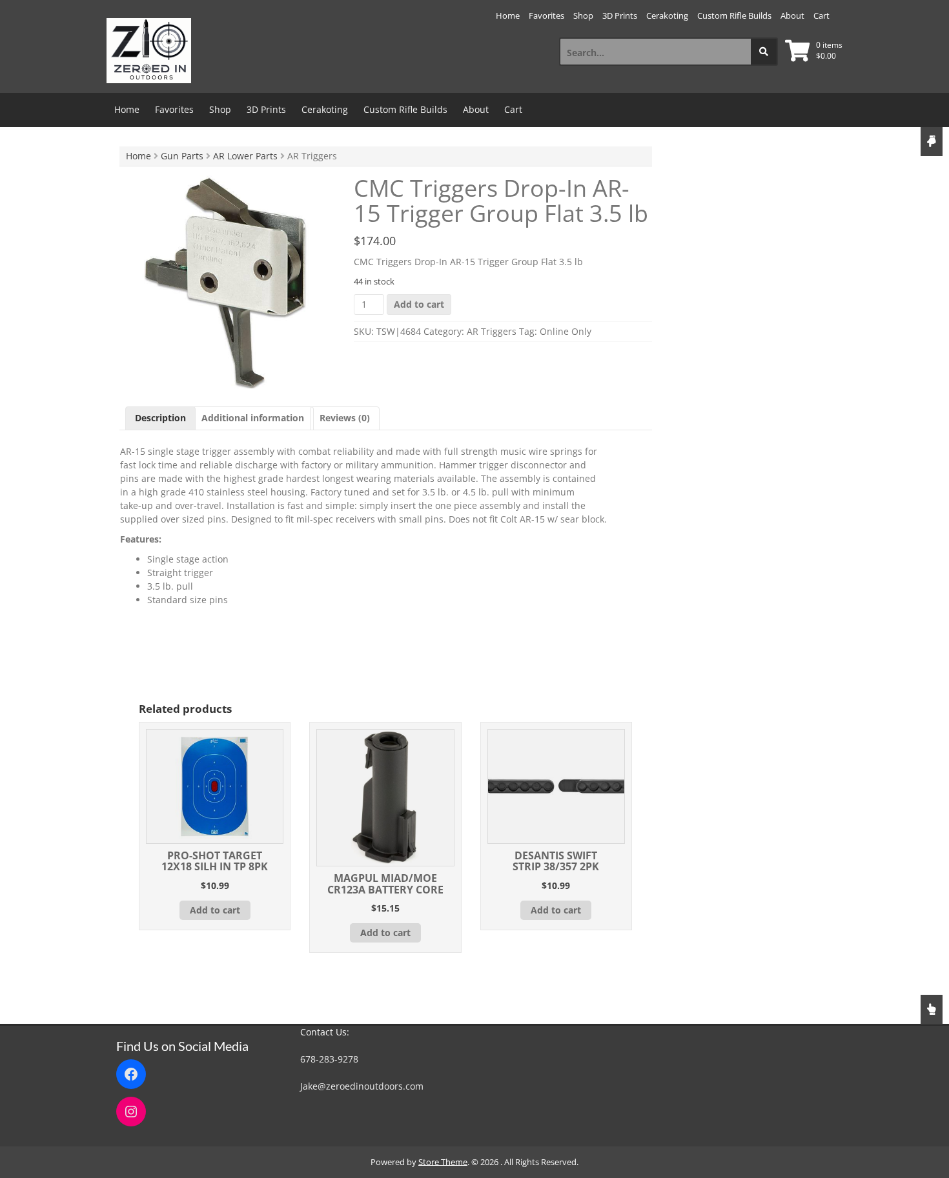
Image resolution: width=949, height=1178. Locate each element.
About (792, 15)
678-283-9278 (329, 1059)
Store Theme (442, 1162)
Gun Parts (182, 156)
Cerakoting (667, 15)
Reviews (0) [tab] (345, 418)
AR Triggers (491, 331)
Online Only (565, 331)
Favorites (546, 15)
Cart (821, 15)
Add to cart (419, 304)
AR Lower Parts (245, 156)
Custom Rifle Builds (734, 15)
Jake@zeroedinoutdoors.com (361, 1086)
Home (508, 15)
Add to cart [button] (215, 910)
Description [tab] (160, 418)
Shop (583, 15)
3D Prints (619, 15)
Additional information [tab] (252, 418)
